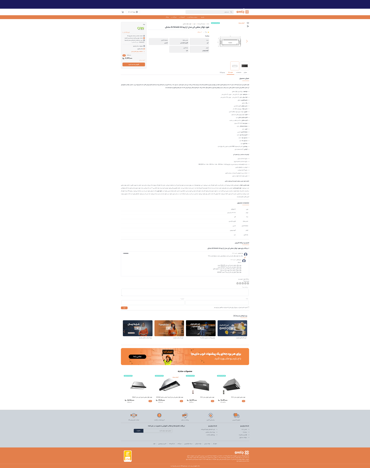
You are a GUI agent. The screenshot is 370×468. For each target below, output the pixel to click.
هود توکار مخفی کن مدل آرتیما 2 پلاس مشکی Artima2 (169, 397)
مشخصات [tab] (238, 72)
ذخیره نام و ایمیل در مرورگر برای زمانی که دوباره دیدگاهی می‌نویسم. (231, 307)
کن (235, 217)
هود (194, 24)
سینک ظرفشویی (188, 443)
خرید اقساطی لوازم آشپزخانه (208, 429)
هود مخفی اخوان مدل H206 (207, 397)
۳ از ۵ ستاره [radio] (243, 283)
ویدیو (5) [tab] (222, 72)
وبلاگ (167, 17)
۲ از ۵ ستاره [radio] (245, 283)
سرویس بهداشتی (192, 17)
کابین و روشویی (162, 443)
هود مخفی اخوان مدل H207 (238, 397)
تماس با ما (244, 429)
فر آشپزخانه (172, 443)
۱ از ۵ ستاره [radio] (248, 283)
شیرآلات (174, 17)
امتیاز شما (246, 281)
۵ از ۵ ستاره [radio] (237, 283)
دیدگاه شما (245, 287)
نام (247, 299)
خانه (208, 24)
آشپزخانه (182, 17)
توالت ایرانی (207, 443)
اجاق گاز (215, 443)
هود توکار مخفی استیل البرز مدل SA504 (142, 397)
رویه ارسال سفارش (210, 432)
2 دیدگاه (200, 32)
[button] (213, 41)
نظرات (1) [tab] (230, 72)
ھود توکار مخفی (187, 24)
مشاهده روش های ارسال (137, 51)
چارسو (202, 17)
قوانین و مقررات (243, 435)
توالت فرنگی (198, 443)
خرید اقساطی (135, 42)
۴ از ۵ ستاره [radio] (240, 283)
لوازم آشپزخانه (201, 24)
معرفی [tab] (245, 72)
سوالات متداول (243, 437)
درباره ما (245, 432)
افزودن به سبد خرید (133, 64)
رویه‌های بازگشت (210, 435)
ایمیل (182, 299)
